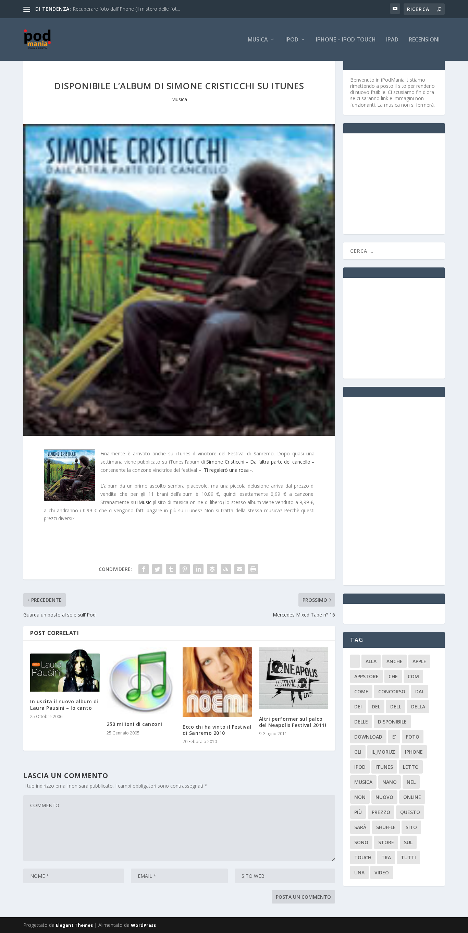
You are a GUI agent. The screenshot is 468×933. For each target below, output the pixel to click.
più (358, 812)
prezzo (381, 812)
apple (419, 661)
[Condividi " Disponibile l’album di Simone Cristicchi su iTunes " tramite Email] (239, 569)
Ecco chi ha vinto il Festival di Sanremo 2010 (217, 729)
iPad (392, 40)
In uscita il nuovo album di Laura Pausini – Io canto (64, 704)
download (368, 736)
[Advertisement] (401, 183)
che (393, 676)
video (381, 872)
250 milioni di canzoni (134, 724)
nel (411, 782)
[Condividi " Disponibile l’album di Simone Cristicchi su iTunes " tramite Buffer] (212, 569)
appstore (366, 676)
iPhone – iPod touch (346, 40)
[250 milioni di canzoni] (141, 680)
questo (410, 812)
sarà (360, 827)
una (359, 872)
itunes (384, 767)
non (360, 797)
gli (357, 752)
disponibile (392, 721)
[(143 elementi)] (355, 661)
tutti (408, 857)
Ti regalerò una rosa (226, 470)
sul (408, 842)
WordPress (143, 925)
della (418, 706)
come (361, 691)
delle (361, 721)
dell (395, 706)
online (412, 797)
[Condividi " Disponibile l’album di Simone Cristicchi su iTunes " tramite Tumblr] (171, 569)
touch (362, 857)
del (376, 706)
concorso (391, 691)
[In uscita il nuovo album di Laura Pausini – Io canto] (65, 669)
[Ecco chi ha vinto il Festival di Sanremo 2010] (217, 682)
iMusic (144, 502)
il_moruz (383, 752)
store (386, 842)
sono (361, 842)
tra (386, 857)
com (413, 676)
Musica (258, 40)
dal (419, 691)
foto (412, 736)
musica (363, 782)
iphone (414, 752)
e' (394, 736)
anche (394, 661)
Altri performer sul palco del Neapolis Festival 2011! (293, 722)
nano (389, 782)
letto (411, 767)
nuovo (384, 797)
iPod (291, 40)
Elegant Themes (74, 925)
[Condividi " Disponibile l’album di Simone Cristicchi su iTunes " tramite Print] (253, 569)
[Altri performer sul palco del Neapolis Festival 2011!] (294, 678)
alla (371, 661)
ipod (360, 767)
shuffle (386, 827)
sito (411, 827)
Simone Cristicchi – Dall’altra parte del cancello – (260, 461)
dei (358, 706)
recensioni (424, 40)
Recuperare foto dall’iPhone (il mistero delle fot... (126, 8)
